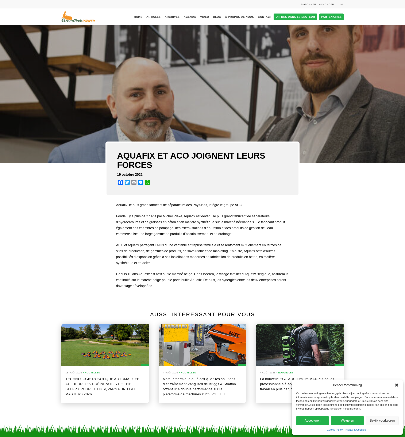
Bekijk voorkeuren (382, 420)
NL (342, 4)
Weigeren (347, 420)
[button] (396, 385)
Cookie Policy (335, 429)
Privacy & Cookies (355, 429)
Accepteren (312, 420)
